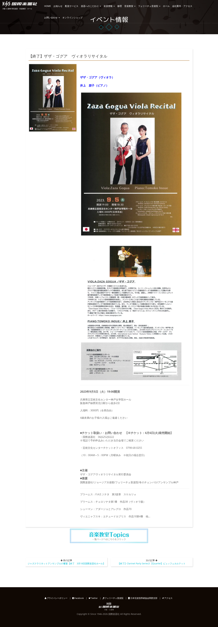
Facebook (79, 598)
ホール (166, 6)
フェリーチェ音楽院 (148, 6)
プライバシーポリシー (57, 598)
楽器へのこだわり (90, 6)
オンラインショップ (72, 17)
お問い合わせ (51, 17)
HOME (47, 6)
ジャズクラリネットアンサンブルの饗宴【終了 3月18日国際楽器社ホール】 (66, 563)
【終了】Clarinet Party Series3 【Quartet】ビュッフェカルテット (151, 563)
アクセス (168, 598)
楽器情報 (108, 6)
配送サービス (71, 6)
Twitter (94, 598)
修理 (119, 6)
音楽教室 (129, 6)
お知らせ (57, 6)
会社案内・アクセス (182, 6)
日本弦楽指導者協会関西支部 (143, 598)
